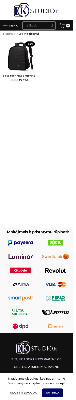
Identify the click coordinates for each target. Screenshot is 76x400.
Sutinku (52, 392)
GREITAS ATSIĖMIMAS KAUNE (36, 367)
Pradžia (8, 34)
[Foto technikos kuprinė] (19, 56)
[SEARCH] (51, 25)
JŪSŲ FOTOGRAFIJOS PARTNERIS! (36, 359)
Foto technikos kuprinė (19, 75)
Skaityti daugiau (24, 392)
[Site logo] (36, 10)
